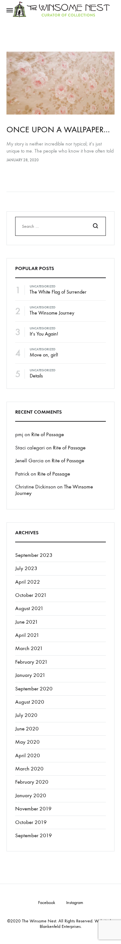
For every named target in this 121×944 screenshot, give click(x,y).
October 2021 (31, 595)
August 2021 (29, 608)
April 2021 (27, 635)
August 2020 (29, 702)
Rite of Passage (47, 434)
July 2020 (26, 715)
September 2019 (33, 835)
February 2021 (31, 662)
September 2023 (34, 555)
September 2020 (34, 689)
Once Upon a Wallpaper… (58, 130)
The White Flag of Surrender (58, 292)
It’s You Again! (44, 334)
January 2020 (30, 795)
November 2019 (33, 809)
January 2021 (30, 675)
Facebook (46, 902)
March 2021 (29, 648)
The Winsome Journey (52, 313)
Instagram (74, 902)
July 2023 (26, 568)
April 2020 (27, 755)
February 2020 (31, 782)
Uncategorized (42, 286)
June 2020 (27, 729)
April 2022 (27, 582)
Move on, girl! (44, 355)
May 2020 (27, 742)
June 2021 (26, 622)
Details (36, 376)
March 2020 (29, 769)
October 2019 (31, 822)
